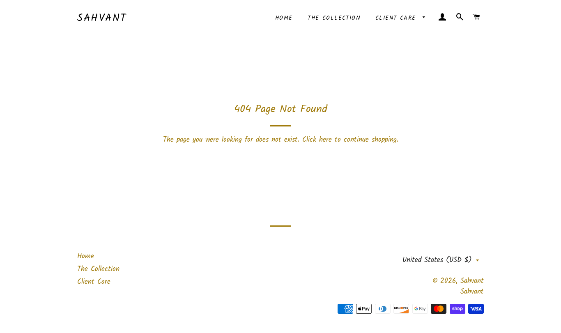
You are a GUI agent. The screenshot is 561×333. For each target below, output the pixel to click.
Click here (317, 139)
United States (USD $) (437, 260)
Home (284, 18)
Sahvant (102, 18)
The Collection (334, 18)
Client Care (397, 18)
